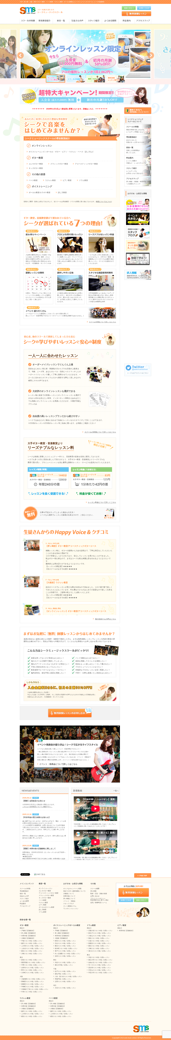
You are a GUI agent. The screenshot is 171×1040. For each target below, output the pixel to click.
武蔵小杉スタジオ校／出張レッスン (100, 930)
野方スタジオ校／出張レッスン (31, 970)
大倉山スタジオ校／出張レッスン (99, 936)
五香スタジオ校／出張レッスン (65, 981)
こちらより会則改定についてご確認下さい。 (37, 807)
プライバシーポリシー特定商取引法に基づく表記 (99, 899)
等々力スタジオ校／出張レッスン (99, 965)
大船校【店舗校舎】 (28, 938)
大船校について (68, 893)
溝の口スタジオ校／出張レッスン (99, 951)
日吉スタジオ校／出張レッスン (65, 943)
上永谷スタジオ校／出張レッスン (32, 948)
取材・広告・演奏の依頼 (98, 893)
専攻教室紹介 (44, 21)
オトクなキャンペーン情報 (72, 888)
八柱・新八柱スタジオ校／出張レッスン (68, 976)
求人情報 (93, 891)
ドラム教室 (83, 180)
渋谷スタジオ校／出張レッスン (65, 962)
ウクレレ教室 (50, 180)
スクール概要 (94, 888)
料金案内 (126, 21)
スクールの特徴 (28, 21)
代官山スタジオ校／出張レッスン (99, 970)
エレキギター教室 (36, 164)
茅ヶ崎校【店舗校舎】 (28, 933)
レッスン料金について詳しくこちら (102, 502)
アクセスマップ (143, 21)
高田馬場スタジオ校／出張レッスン (33, 962)
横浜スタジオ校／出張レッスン (31, 951)
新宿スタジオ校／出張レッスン (31, 960)
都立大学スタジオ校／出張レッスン (100, 960)
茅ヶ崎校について (69, 898)
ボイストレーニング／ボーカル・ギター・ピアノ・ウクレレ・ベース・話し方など (61, 152)
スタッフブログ (68, 903)
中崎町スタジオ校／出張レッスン (32, 986)
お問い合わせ (94, 896)
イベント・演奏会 (69, 901)
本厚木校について (69, 896)
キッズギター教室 (36, 168)
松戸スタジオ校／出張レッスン (65, 971)
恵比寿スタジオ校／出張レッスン (99, 967)
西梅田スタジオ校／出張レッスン (32, 984)
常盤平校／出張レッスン (63, 979)
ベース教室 (33, 180)
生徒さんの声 (77, 21)
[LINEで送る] (39, 874)
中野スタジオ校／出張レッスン (31, 965)
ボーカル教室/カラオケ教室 (39, 192)
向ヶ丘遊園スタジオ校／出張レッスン (67, 953)
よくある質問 (110, 21)
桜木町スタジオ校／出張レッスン (66, 948)
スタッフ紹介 (94, 21)
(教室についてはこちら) (104, 201)
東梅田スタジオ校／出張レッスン (32, 981)
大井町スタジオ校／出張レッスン (32, 972)
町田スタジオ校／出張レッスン (65, 941)
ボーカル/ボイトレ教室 (46, 907)
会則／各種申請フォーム (98, 902)
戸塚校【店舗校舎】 (28, 930)
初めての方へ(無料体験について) (74, 891)
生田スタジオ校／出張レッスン (65, 956)
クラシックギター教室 (59, 164)
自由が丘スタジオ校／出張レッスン (100, 962)
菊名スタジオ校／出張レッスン (98, 938)
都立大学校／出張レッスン (64, 965)
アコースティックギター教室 (86, 164)
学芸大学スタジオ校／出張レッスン (100, 972)
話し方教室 (62, 192)
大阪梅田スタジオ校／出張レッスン (33, 979)
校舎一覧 (61, 21)
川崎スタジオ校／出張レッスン (31, 953)
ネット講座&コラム (69, 906)
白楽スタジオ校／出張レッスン (98, 941)
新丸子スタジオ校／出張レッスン (99, 933)
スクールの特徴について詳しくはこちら (102, 322)
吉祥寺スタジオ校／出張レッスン (32, 967)
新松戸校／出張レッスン (63, 974)
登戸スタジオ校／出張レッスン (65, 951)
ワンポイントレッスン (70, 908)
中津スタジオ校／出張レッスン (31, 992)
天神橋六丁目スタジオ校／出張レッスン (34, 989)
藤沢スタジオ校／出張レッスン (31, 943)
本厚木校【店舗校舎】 (28, 936)
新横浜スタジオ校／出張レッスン (99, 943)
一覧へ (116, 791)
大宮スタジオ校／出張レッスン (65, 988)
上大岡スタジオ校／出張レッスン (32, 946)
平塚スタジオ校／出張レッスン (31, 941)
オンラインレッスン (45, 888)
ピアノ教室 (67, 180)
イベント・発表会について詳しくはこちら (58, 764)
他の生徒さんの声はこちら (105, 619)
